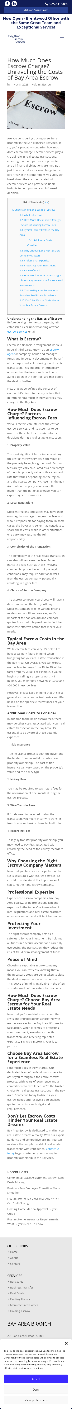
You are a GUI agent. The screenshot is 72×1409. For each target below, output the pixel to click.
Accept (36, 1379)
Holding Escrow (41, 84)
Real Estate (17, 1293)
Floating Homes (20, 1299)
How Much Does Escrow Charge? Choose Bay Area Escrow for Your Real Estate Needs (41, 280)
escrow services (17, 331)
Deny (36, 1389)
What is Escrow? (31, 215)
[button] (66, 1343)
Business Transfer (21, 1287)
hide (46, 202)
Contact (15, 1264)
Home (14, 1252)
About (14, 1258)
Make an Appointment (36, 9)
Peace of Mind (30, 270)
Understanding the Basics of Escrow (33, 209)
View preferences (36, 1400)
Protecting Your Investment (38, 265)
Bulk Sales (16, 1281)
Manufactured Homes (24, 1305)
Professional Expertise (34, 260)
